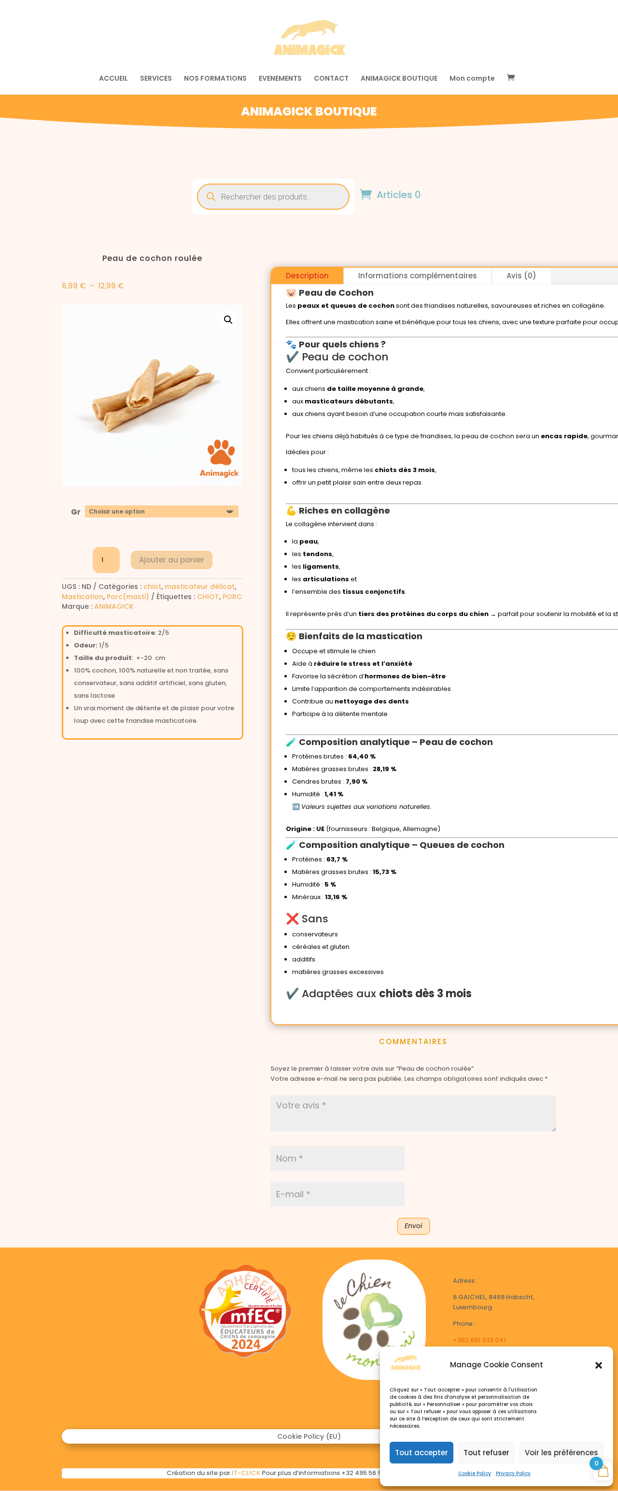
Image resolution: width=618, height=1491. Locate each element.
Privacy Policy (513, 1473)
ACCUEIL (113, 79)
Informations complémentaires (417, 276)
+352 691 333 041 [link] (479, 1340)
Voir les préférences (561, 1453)
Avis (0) (521, 276)
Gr (76, 512)
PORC (232, 597)
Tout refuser (486, 1453)
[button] (599, 1365)
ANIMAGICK (114, 606)
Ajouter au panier (171, 560)
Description (307, 276)
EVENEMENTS (280, 79)
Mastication (82, 597)
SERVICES (156, 79)
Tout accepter (421, 1453)
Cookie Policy (474, 1473)
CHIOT (208, 597)
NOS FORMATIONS (215, 79)
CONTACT (331, 79)
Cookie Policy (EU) (309, 1437)
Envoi (413, 1226)
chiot (152, 586)
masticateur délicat (200, 586)
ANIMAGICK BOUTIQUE (399, 79)
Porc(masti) (128, 597)
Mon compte (472, 79)
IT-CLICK (246, 1472)
